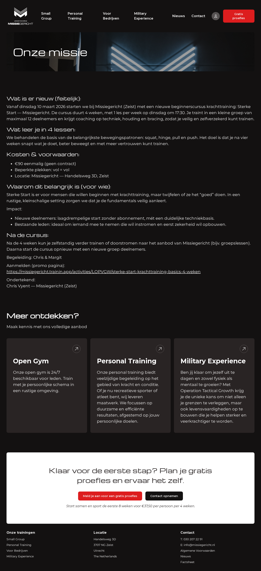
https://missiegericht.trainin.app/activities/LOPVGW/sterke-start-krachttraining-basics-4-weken (104, 271)
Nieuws (178, 16)
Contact (198, 16)
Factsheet (187, 562)
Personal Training (75, 16)
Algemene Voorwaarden (197, 550)
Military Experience (143, 16)
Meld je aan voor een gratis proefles (110, 496)
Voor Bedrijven (111, 16)
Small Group (46, 16)
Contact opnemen (164, 496)
